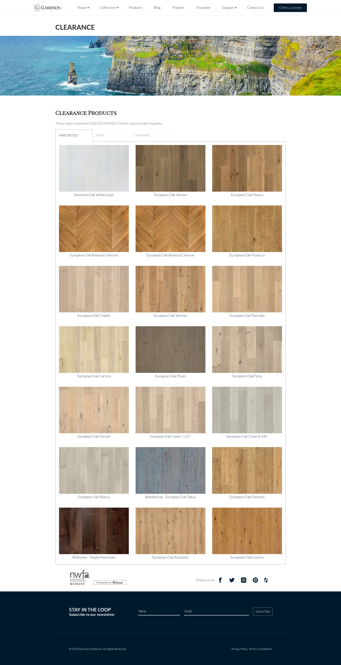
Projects (178, 7)
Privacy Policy (240, 648)
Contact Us (255, 7)
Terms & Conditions (260, 648)
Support (228, 7)
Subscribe (263, 611)
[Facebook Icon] (220, 582)
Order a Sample (290, 7)
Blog (157, 7)
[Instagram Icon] (243, 582)
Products (135, 7)
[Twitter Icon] (232, 582)
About (82, 7)
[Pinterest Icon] (255, 582)
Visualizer (203, 7)
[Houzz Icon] (266, 582)
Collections (108, 7)
